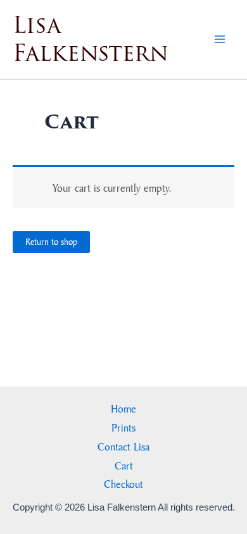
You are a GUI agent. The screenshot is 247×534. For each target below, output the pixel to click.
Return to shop (51, 241)
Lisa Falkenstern (90, 39)
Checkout (123, 483)
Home (123, 408)
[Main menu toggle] (220, 39)
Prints (123, 427)
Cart (124, 465)
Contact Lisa (123, 446)
